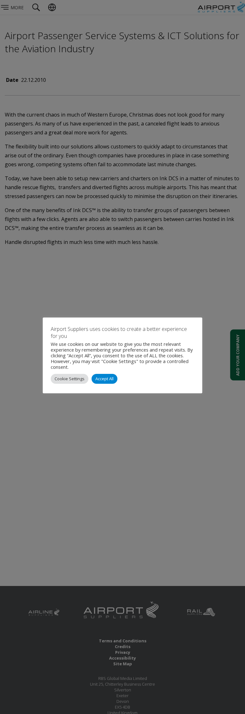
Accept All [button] (104, 379)
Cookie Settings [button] (70, 379)
